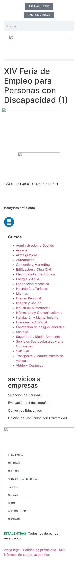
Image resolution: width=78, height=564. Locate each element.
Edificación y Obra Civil (34, 269)
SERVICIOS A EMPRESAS (23, 479)
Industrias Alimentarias (33, 308)
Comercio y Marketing (33, 265)
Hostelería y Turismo (31, 289)
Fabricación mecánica (32, 284)
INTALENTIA (15, 455)
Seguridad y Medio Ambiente (38, 337)
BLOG (11, 503)
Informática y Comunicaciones (39, 313)
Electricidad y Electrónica (35, 274)
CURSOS (13, 471)
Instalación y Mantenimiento (37, 317)
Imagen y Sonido (28, 303)
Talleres (13, 487)
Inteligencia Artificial (31, 322)
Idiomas (22, 293)
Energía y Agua (27, 279)
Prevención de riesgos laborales (40, 327)
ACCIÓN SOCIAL (18, 511)
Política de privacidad (39, 550)
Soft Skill (23, 351)
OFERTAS (14, 463)
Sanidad (22, 332)
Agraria (21, 250)
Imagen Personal (28, 298)
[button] (39, 60)
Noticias (13, 495)
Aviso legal (12, 550)
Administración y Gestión (35, 245)
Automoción (25, 260)
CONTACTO (15, 519)
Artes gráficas (26, 255)
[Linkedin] (9, 222)
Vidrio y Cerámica (29, 365)
